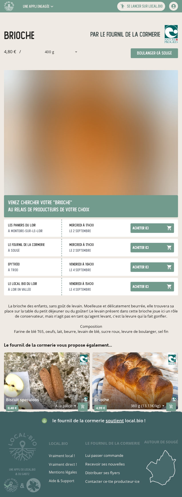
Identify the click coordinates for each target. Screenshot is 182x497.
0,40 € (12, 408)
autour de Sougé (161, 442)
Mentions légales (63, 472)
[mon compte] (173, 6)
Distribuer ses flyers (102, 472)
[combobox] (50, 52)
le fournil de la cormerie (129, 34)
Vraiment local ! (62, 455)
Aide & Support (61, 480)
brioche (101, 399)
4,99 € (100, 408)
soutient (115, 421)
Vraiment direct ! (63, 464)
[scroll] (7, 486)
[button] (38, 6)
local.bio (58, 443)
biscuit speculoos (22, 399)
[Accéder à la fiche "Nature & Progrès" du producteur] (171, 34)
